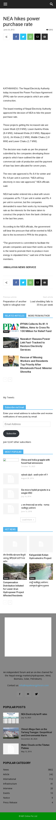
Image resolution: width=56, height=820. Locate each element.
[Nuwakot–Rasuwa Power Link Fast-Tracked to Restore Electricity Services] (11, 342)
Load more (27, 519)
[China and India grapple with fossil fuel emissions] (11, 463)
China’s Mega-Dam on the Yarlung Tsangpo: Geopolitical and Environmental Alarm (36, 732)
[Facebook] (19, 694)
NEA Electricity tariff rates (34, 714)
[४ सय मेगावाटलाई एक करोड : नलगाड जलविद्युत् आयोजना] (11, 508)
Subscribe (11, 433)
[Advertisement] (28, 63)
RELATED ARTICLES (14, 315)
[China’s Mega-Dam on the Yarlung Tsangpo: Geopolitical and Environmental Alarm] (11, 733)
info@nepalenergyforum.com (34, 685)
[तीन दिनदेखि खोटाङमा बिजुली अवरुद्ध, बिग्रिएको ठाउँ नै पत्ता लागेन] (15, 544)
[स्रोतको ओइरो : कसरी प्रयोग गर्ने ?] (11, 478)
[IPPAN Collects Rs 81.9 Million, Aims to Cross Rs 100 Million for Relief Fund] (11, 327)
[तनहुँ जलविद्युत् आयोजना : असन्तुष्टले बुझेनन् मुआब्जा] (41, 571)
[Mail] (28, 694)
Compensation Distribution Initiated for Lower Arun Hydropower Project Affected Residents (13, 589)
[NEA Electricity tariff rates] (11, 718)
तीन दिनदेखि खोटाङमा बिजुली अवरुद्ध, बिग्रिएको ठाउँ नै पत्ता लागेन (14, 558)
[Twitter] (36, 694)
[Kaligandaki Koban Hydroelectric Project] (41, 544)
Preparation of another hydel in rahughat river (14, 303)
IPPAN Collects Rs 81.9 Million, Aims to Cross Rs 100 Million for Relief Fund (35, 327)
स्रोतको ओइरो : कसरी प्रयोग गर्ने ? (34, 475)
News (6, 331)
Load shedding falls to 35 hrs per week (41, 303)
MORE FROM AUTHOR (39, 315)
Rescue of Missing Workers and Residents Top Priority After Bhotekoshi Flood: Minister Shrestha (36, 364)
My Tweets (8, 397)
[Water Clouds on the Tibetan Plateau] (11, 748)
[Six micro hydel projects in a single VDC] (11, 493)
